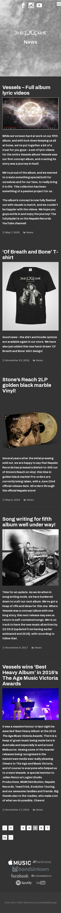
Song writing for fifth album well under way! (29, 521)
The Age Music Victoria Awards (22, 735)
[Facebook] (23, 5)
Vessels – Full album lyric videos (26, 90)
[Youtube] (39, 5)
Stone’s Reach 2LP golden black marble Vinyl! (26, 385)
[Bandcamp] (42, 862)
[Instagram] (31, 5)
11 (4, 837)
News (29, 232)
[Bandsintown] (30, 869)
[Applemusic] (19, 862)
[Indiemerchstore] (41, 876)
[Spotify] (24, 883)
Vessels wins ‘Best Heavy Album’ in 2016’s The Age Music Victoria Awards (30, 675)
